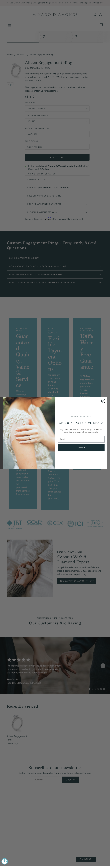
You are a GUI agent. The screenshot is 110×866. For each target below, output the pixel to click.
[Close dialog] (103, 401)
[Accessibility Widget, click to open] (4, 861)
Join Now (81, 447)
